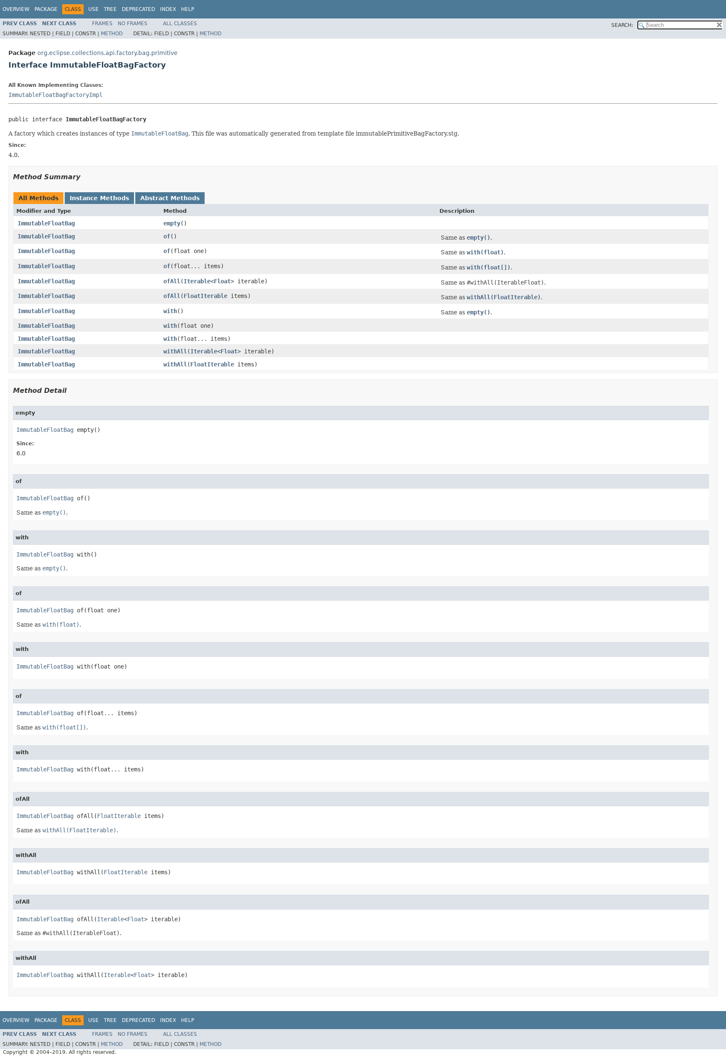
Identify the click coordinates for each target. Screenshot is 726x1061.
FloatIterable (205, 296)
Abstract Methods (170, 198)
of (166, 236)
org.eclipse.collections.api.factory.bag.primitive (107, 53)
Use (93, 9)
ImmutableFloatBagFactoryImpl (55, 94)
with (170, 311)
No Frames (132, 23)
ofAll (171, 281)
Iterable (197, 281)
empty (171, 223)
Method (112, 34)
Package (46, 9)
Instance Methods (99, 198)
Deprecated (138, 9)
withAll (175, 351)
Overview (16, 9)
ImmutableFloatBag (46, 223)
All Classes (180, 23)
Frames (102, 23)
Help (187, 9)
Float (222, 281)
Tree (110, 9)
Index (168, 9)
